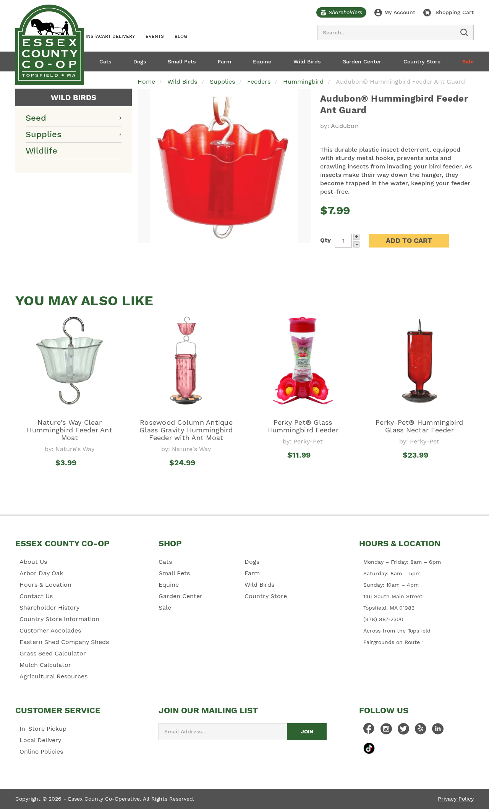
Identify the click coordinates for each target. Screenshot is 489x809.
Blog (181, 36)
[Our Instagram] (386, 730)
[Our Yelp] (420, 730)
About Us (33, 561)
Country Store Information (59, 619)
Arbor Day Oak (41, 573)
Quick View (69, 477)
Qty (325, 240)
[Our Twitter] (403, 730)
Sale (468, 61)
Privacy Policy (456, 799)
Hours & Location (45, 584)
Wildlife (41, 150)
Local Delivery (40, 740)
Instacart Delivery (110, 36)
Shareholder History (49, 607)
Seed (36, 118)
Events (155, 36)
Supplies (44, 134)
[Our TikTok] (369, 748)
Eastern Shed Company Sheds (64, 642)
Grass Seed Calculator (52, 653)
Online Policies (41, 751)
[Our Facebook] (369, 730)
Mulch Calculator (45, 664)
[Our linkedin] (438, 730)
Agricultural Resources (53, 676)
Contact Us (36, 596)
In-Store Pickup (42, 728)
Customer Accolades (50, 630)
